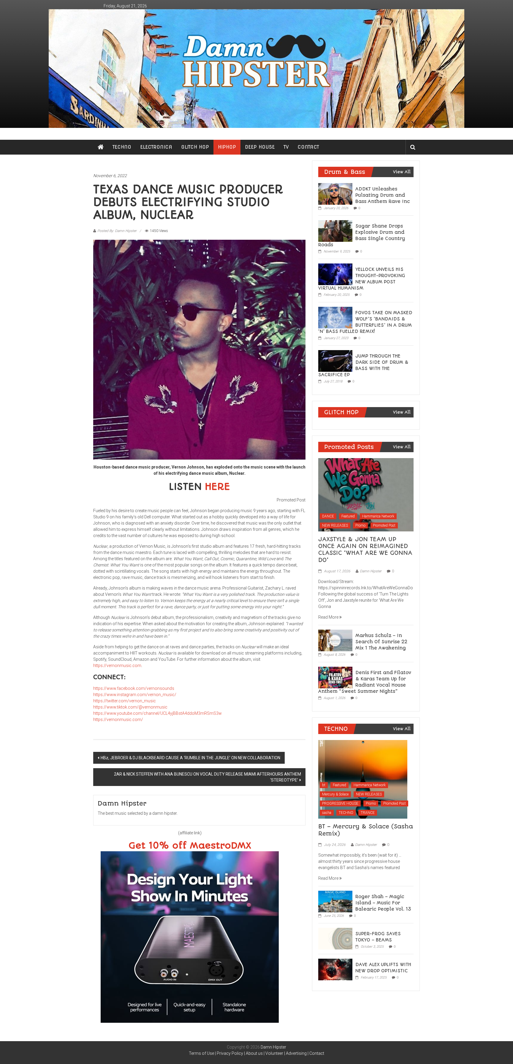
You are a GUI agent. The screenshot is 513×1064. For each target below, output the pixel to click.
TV (286, 147)
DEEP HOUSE (260, 147)
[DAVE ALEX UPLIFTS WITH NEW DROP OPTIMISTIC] (335, 969)
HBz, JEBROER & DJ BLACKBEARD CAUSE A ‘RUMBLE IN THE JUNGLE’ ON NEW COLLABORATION (190, 757)
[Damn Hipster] (256, 68)
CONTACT (308, 147)
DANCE (328, 516)
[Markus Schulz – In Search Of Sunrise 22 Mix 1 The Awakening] (335, 640)
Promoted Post (384, 525)
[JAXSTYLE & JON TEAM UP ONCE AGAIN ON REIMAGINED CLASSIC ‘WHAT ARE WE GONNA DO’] (366, 494)
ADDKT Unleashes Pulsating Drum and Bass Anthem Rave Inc (382, 195)
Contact (316, 1053)
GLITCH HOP (195, 147)
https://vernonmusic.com (117, 665)
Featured (348, 516)
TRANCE (368, 813)
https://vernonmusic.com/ (118, 719)
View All (402, 171)
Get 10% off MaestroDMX (190, 846)
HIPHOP (227, 147)
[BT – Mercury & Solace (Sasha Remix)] (362, 778)
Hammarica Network (378, 516)
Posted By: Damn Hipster (117, 231)
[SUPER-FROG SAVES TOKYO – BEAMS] (335, 938)
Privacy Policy (230, 1053)
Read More (328, 617)
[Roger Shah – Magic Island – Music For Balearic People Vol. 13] (335, 901)
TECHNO (122, 147)
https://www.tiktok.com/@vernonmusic (130, 707)
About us (254, 1053)
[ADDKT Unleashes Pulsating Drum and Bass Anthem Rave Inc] (335, 193)
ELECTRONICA (156, 147)
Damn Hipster (370, 571)
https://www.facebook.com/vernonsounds (133, 688)
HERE (217, 486)
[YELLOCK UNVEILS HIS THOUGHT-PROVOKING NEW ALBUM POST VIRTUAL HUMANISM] (335, 273)
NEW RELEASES (335, 525)
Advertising (296, 1053)
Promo (360, 525)
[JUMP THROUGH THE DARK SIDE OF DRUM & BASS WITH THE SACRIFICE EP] (335, 360)
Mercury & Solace (335, 794)
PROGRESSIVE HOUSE (340, 803)
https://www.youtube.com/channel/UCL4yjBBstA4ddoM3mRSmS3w (157, 713)
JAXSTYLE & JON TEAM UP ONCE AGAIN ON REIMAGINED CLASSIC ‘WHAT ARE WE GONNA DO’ (365, 549)
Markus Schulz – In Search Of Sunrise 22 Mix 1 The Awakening (381, 642)
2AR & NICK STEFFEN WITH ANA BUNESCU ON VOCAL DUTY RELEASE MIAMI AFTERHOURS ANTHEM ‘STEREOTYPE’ (207, 777)
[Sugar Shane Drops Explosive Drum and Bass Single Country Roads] (335, 230)
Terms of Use (201, 1053)
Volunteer (274, 1053)
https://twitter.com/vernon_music (124, 700)
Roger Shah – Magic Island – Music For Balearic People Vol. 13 (383, 903)
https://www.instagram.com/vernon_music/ (134, 694)
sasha (326, 813)
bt (323, 785)
